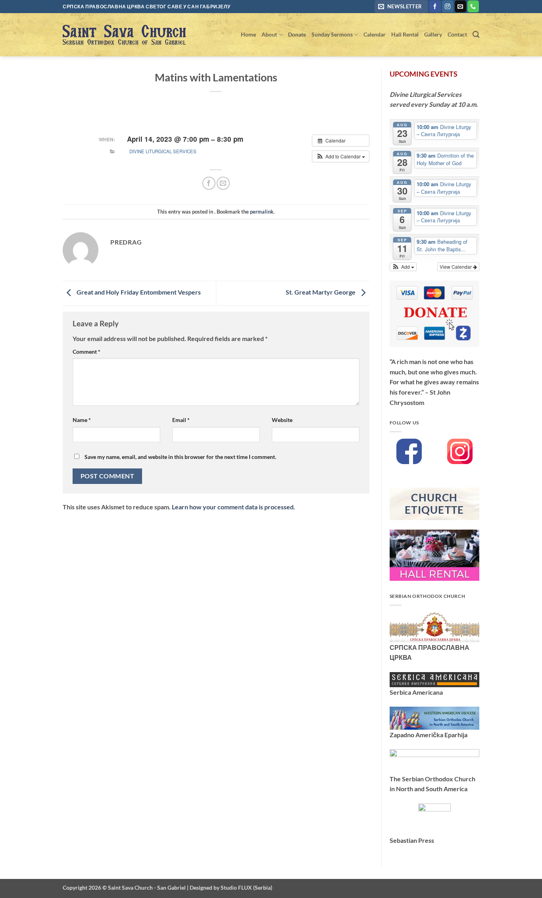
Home (248, 34)
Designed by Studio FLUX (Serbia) (231, 887)
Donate (297, 34)
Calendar (374, 34)
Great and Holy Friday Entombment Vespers (138, 292)
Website (282, 419)
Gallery (433, 34)
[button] (401, 6)
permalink (261, 211)
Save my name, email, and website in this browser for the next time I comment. (180, 456)
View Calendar (456, 266)
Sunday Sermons (332, 34)
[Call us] (473, 6)
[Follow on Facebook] (435, 6)
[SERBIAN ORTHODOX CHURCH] (435, 626)
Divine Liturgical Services (162, 151)
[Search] (476, 35)
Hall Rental (405, 34)
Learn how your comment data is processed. (233, 507)
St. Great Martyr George (321, 292)
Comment (86, 351)
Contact (457, 34)
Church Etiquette (434, 503)
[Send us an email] (460, 6)
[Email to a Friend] (223, 183)
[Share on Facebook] (208, 183)
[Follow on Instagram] (448, 6)
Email (181, 419)
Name (82, 419)
